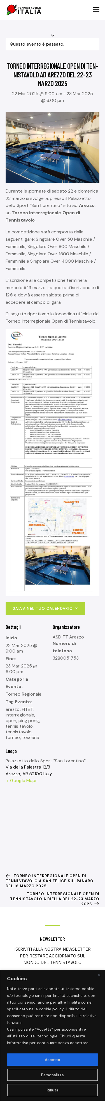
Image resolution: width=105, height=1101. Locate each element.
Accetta (52, 1059)
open (11, 720)
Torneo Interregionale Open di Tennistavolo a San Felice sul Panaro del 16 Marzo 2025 (50, 881)
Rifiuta (53, 1090)
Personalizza (52, 1074)
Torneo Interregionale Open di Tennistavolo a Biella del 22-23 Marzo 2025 (54, 899)
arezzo (13, 709)
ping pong (28, 720)
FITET (27, 709)
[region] (52, 1035)
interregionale (20, 715)
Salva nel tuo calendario (43, 608)
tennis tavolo (19, 726)
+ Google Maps (22, 780)
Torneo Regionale (24, 694)
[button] (96, 9)
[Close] (99, 975)
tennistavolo (19, 732)
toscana (30, 737)
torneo (13, 737)
